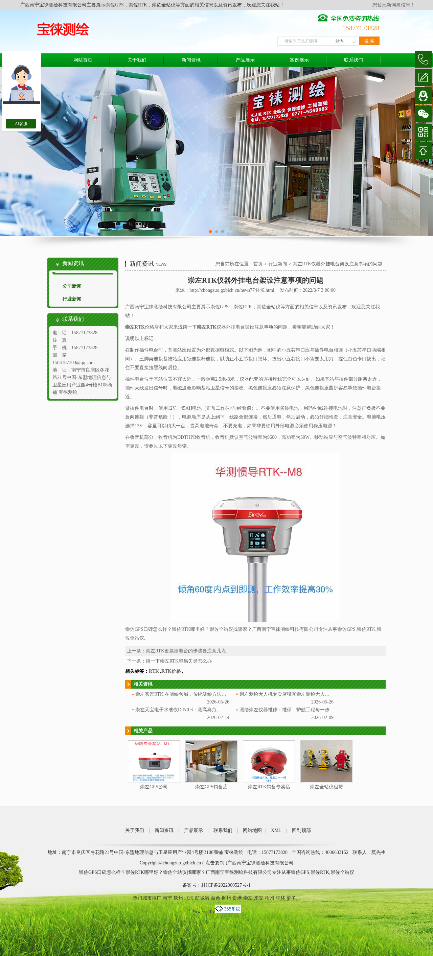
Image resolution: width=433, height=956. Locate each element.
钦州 (178, 898)
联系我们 (353, 60)
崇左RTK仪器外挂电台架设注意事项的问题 (337, 263)
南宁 (167, 898)
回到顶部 (301, 830)
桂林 (280, 898)
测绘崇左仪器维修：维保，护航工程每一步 (284, 709)
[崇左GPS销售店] (211, 781)
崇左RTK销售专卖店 (269, 786)
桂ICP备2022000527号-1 (226, 885)
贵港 (237, 898)
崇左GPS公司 (154, 786)
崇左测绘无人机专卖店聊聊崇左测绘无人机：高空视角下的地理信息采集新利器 (322, 694)
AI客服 (21, 123)
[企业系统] (228, 911)
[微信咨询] (423, 113)
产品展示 (245, 60)
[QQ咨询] (423, 95)
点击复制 (214, 862)
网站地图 (252, 830)
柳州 (226, 898)
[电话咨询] (423, 59)
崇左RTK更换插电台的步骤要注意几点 (186, 650)
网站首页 (82, 60)
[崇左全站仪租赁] (326, 781)
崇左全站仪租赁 (326, 786)
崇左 (248, 898)
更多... (293, 898)
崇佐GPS (115, 4)
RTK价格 (171, 671)
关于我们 (137, 60)
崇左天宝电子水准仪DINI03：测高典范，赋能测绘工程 (192, 709)
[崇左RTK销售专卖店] (269, 781)
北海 (189, 898)
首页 (258, 263)
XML (276, 830)
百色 (215, 898)
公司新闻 (72, 286)
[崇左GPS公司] (154, 781)
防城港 (202, 898)
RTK (154, 671)
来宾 (259, 898)
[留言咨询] (423, 77)
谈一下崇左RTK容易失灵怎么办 (179, 661)
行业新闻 (72, 299)
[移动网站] (423, 132)
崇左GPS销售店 (211, 786)
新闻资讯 (191, 60)
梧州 (269, 898)
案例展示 (299, 60)
